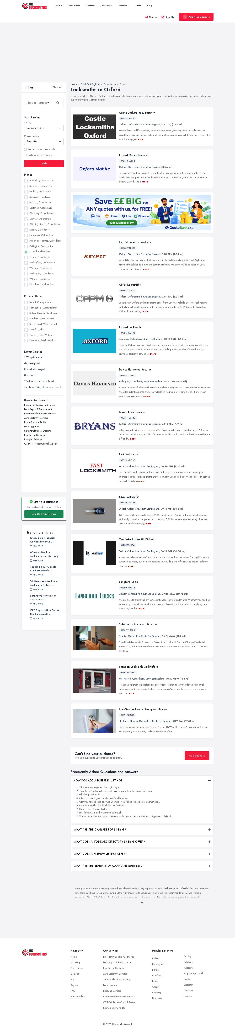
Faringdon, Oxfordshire (41, 235)
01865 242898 (127, 248)
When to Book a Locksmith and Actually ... (45, 554)
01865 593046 (127, 118)
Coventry (156, 992)
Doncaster (157, 998)
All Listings (76, 962)
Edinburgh (189, 962)
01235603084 (127, 545)
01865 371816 (127, 375)
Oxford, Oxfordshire (39, 251)
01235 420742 (127, 417)
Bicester (123, 594)
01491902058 (127, 715)
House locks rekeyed (34, 369)
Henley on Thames (128, 721)
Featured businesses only (40, 154)
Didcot (122, 508)
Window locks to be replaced (39, 381)
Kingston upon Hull (193, 973)
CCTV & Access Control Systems (40, 443)
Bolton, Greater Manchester (43, 313)
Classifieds (123, 5)
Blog (149, 5)
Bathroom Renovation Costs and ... (43, 597)
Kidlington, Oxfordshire (41, 246)
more (140, 139)
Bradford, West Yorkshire (41, 318)
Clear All (57, 87)
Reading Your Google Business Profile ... (43, 568)
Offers (138, 5)
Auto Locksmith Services (36, 418)
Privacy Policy (77, 996)
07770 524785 (127, 502)
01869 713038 (127, 630)
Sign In (153, 17)
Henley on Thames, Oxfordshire (45, 240)
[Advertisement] (117, 57)
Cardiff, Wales (36, 329)
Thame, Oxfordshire (39, 257)
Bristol (155, 981)
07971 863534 (127, 161)
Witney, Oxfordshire (39, 279)
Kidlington (124, 381)
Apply (44, 163)
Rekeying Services (33, 439)
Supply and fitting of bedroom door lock (44, 387)
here (87, 787)
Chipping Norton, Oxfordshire (44, 224)
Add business (197, 756)
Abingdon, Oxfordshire (41, 180)
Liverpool (188, 990)
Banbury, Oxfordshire (40, 191)
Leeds (187, 979)
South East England (150, 124)
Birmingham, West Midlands (43, 307)
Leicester (188, 985)
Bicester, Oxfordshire (39, 197)
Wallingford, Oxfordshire (42, 262)
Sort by (27, 122)
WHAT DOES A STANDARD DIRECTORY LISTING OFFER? (109, 842)
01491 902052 (127, 672)
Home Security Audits (35, 422)
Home (59, 5)
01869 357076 (127, 587)
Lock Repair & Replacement (38, 409)
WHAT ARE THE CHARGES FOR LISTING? (100, 830)
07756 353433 (127, 333)
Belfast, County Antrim (40, 302)
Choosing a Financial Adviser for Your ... (42, 540)
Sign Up (170, 17)
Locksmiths (106, 5)
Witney (122, 466)
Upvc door (29, 375)
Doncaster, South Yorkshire (42, 340)
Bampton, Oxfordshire (40, 186)
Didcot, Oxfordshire (39, 229)
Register (74, 985)
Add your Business (199, 16)
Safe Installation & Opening (37, 430)
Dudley (187, 956)
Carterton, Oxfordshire (40, 208)
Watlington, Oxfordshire (41, 273)
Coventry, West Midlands (41, 335)
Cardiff (155, 987)
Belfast (155, 958)
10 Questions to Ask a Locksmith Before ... (43, 583)
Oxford (122, 124)
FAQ (73, 991)
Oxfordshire (134, 124)
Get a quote (74, 5)
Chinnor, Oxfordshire (40, 219)
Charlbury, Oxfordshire (40, 213)
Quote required (32, 363)
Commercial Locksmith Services (40, 413)
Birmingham (158, 964)
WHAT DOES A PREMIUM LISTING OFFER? (100, 854)
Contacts (90, 5)
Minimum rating (31, 136)
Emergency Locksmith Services (39, 405)
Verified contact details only (41, 149)
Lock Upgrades (31, 426)
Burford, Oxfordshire (40, 202)
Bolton (155, 970)
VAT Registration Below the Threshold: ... (44, 612)
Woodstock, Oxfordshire (41, 284)
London (188, 996)
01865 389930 (127, 290)
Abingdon (124, 339)
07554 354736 (127, 460)
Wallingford (125, 678)
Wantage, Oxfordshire (40, 268)
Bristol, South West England (43, 324)
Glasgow (188, 967)
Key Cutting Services (34, 435)
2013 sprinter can (33, 357)
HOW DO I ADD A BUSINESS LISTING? (98, 780)
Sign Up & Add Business (44, 514)
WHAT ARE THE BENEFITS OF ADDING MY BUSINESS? (108, 866)
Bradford (156, 975)
